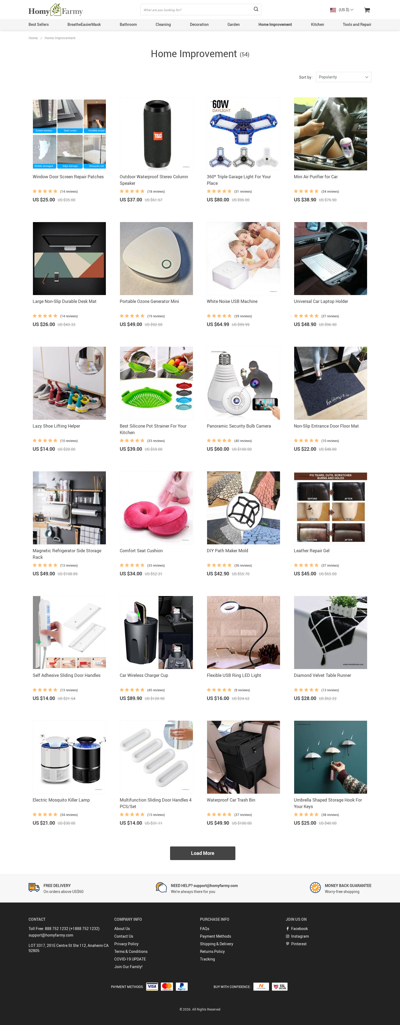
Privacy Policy (126, 943)
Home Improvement (275, 24)
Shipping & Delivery (216, 943)
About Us (122, 928)
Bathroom (128, 24)
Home (33, 37)
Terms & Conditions (130, 951)
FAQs (204, 928)
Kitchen (317, 24)
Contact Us (123, 936)
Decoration (199, 24)
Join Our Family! (128, 966)
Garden (233, 24)
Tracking (207, 959)
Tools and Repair (357, 24)
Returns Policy (212, 951)
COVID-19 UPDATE (130, 959)
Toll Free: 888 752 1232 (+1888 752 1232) (64, 928)
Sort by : (306, 77)
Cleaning (163, 24)
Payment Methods (215, 936)
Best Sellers (39, 24)
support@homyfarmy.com (51, 935)
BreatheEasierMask (84, 24)
